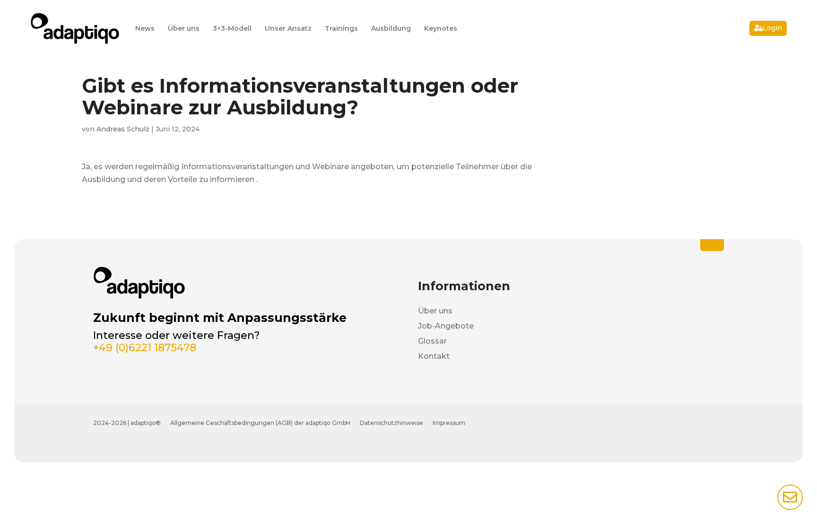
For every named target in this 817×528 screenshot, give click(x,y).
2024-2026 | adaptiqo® (127, 422)
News (145, 28)
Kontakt (434, 356)
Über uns (184, 28)
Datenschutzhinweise (391, 422)
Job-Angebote (446, 325)
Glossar (432, 341)
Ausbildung (391, 28)
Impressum (449, 422)
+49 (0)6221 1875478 (144, 347)
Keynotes (440, 28)
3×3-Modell (232, 28)
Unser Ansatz (288, 28)
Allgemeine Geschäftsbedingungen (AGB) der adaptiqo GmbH (260, 422)
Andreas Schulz (122, 129)
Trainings (341, 28)
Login (772, 28)
